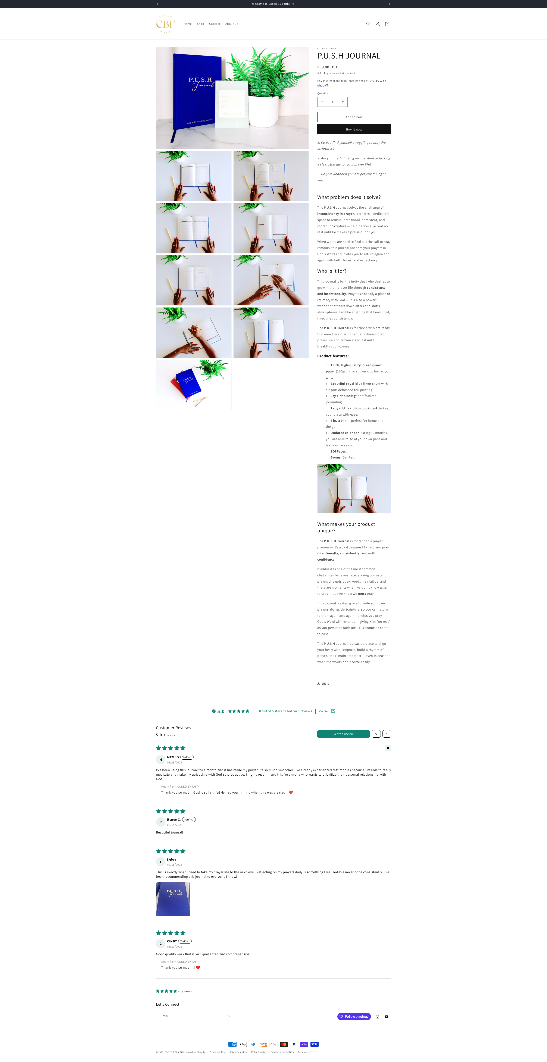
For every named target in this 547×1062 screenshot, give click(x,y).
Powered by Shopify (194, 1052)
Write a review (343, 734)
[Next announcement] (389, 4)
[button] (233, 23)
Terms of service (307, 1051)
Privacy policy (217, 1051)
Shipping (322, 73)
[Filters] (376, 734)
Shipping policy (238, 1051)
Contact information (282, 1051)
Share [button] (325, 684)
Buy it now (354, 129)
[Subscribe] (228, 1016)
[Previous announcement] (157, 4)
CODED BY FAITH (174, 1052)
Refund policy (258, 1051)
